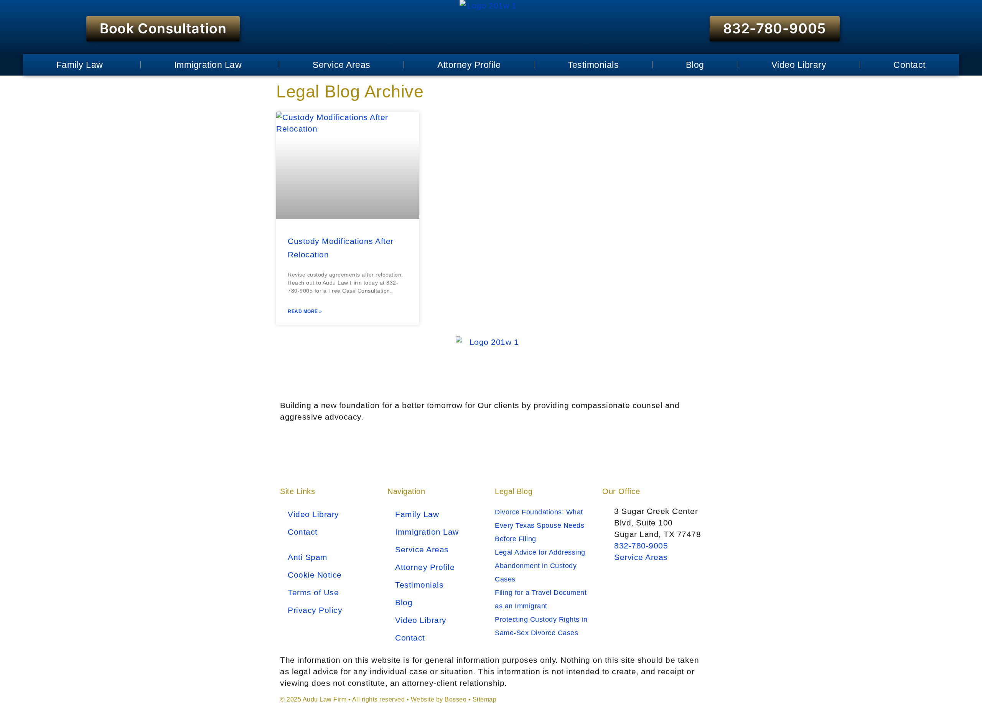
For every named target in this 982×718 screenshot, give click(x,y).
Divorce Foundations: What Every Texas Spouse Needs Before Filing (539, 525)
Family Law (79, 65)
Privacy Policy (315, 610)
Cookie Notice (315, 574)
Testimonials (593, 65)
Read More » (305, 311)
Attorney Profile (469, 65)
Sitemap (485, 699)
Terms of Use (313, 592)
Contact (909, 65)
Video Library (799, 65)
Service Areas (342, 65)
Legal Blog (513, 491)
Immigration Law (208, 65)
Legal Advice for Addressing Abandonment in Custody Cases (540, 565)
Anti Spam (308, 557)
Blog (695, 65)
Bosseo (455, 699)
